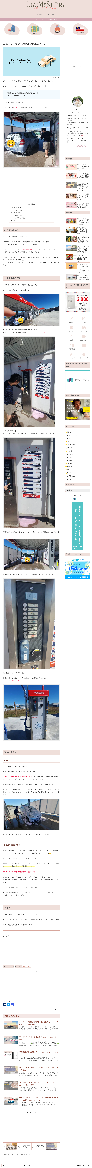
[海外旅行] (35, 29)
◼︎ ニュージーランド (73, 435)
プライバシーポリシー (14, 1165)
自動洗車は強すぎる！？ (22, 218)
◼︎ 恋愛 (69, 479)
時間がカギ (18, 215)
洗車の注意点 (16, 213)
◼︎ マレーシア (71, 438)
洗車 (25, 966)
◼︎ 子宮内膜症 (71, 476)
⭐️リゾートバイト (70, 463)
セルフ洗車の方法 (17, 210)
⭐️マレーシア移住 (70, 444)
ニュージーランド (9, 966)
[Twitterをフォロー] (8, 1004)
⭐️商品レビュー (69, 469)
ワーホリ (19, 966)
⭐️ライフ (68, 473)
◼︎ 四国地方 (70, 460)
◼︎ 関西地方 (70, 454)
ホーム (4, 1165)
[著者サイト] (4, 1004)
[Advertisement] (31, 186)
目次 (29, 204)
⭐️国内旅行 (68, 451)
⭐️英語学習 (68, 466)
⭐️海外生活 (68, 448)
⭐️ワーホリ (68, 441)
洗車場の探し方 (16, 207)
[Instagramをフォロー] (12, 1004)
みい (78, 110)
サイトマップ (26, 1165)
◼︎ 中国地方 (70, 457)
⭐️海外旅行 (68, 432)
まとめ (14, 220)
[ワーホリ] (12, 29)
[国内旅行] (57, 29)
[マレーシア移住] (80, 29)
